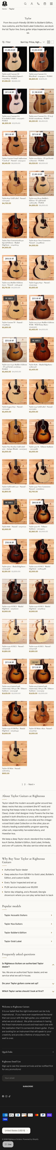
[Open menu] (51, 3)
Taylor (11, 9)
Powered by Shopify (30, 1139)
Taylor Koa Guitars (13, 924)
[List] (52, 42)
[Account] (31, 3)
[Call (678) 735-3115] (38, 3)
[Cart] (44, 3)
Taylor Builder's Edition (15, 932)
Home (4, 9)
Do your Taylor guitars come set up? (20, 983)
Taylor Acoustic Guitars (15, 915)
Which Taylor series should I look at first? (23, 991)
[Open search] (25, 3)
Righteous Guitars (15, 1139)
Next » (32, 784)
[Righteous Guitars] (4, 4)
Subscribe (28, 1086)
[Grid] (48, 42)
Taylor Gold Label (12, 941)
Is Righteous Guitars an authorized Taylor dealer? (22, 965)
